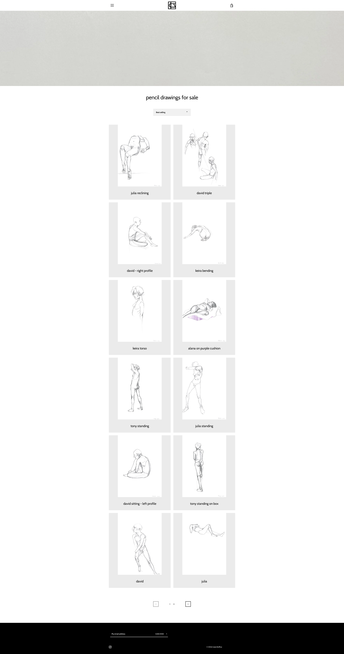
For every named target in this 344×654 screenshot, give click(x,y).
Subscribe (159, 634)
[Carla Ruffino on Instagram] (110, 647)
